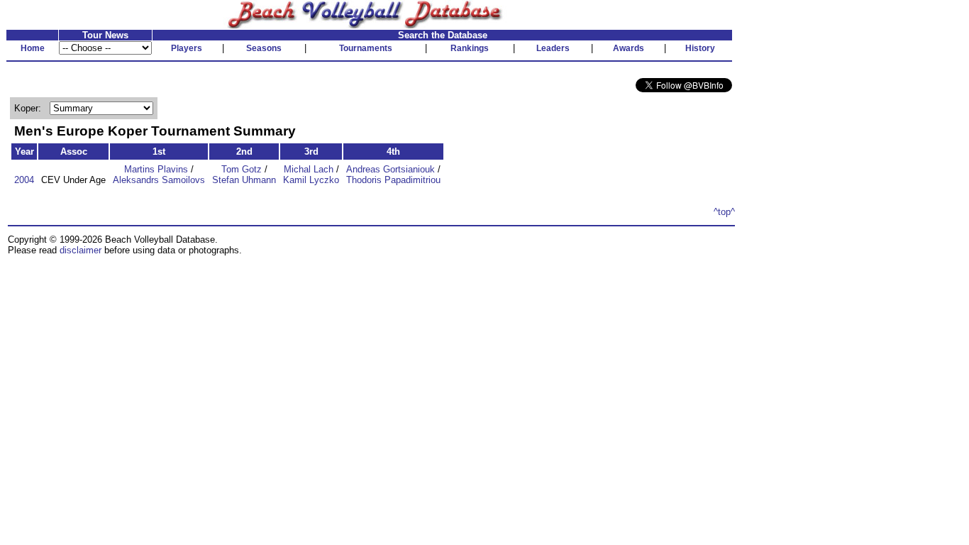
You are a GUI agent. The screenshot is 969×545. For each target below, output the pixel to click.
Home (33, 48)
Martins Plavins (156, 169)
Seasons (264, 48)
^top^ (724, 212)
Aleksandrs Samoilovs (159, 180)
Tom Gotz (241, 169)
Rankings (469, 48)
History (700, 48)
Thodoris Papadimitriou (393, 180)
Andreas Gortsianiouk (390, 169)
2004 (24, 180)
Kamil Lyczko (311, 180)
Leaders (553, 48)
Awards (628, 48)
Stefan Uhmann (244, 180)
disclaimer (80, 250)
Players (186, 48)
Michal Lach (308, 169)
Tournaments (365, 48)
